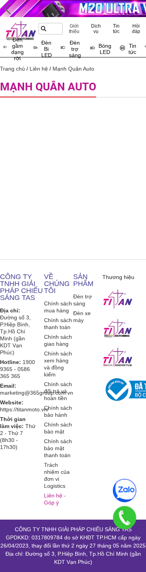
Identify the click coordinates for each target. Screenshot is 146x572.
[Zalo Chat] (124, 490)
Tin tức (116, 28)
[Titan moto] (118, 328)
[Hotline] (124, 517)
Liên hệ (39, 69)
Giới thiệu (74, 28)
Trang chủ (12, 69)
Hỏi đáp (136, 28)
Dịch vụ (96, 28)
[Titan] (118, 299)
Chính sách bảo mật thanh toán (58, 448)
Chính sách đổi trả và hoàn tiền (58, 391)
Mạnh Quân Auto (73, 69)
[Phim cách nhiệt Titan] (118, 357)
